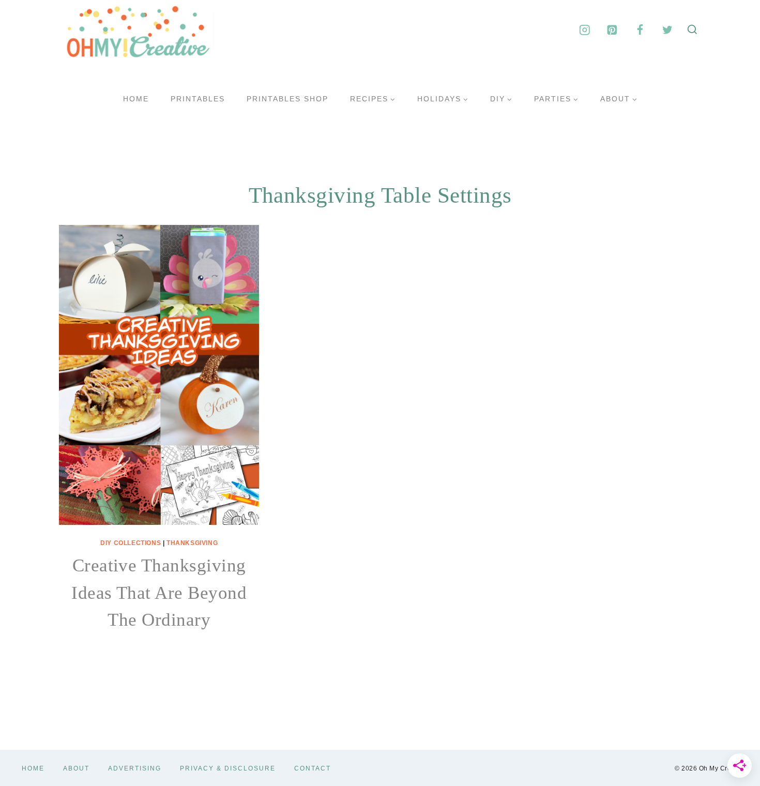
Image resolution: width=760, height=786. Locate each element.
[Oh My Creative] (136, 30)
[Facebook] (640, 30)
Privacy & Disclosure (228, 768)
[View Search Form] (692, 30)
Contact (312, 768)
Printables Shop (287, 99)
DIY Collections (130, 543)
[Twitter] (667, 30)
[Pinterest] (612, 30)
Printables (198, 99)
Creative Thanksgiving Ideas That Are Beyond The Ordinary (159, 592)
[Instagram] (584, 30)
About (76, 768)
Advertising (134, 768)
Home (136, 99)
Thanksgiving (192, 543)
